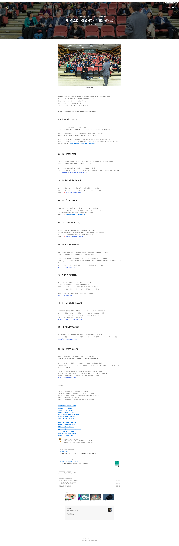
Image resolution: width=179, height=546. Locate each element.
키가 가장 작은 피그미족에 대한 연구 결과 (68, 431)
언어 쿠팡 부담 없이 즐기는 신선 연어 (69, 462)
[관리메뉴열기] (177, 2)
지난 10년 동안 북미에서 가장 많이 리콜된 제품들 (67, 480)
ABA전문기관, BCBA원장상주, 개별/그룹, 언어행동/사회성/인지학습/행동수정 (78, 453)
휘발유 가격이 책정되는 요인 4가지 (66, 412)
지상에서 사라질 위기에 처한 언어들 (66, 425)
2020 (67, 214)
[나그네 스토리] (13, 7)
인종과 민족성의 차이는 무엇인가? (66, 427)
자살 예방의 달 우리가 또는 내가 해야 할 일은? (67, 482)
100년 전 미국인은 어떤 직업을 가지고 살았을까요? (82, 144)
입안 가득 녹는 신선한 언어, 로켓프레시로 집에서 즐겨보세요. (74, 464)
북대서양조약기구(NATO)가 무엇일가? (67, 406)
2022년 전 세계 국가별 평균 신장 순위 (67, 433)
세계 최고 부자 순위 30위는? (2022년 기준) (68, 418)
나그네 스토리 (71, 508)
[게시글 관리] (64, 473)
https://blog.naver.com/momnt (67, 449)
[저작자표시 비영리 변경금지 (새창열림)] (74, 472)
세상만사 (60, 478)
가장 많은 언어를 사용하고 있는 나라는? (67, 423)
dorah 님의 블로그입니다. (72, 510)
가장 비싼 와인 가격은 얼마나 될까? (66, 416)
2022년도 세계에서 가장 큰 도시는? (66, 408)
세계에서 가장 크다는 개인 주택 (65, 435)
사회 (64, 478)
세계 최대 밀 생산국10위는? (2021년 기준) (68, 414)
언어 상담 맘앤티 (64, 452)
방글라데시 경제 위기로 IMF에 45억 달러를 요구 (69, 429)
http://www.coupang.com (65, 459)
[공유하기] (63, 473)
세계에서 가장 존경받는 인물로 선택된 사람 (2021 (70, 319)
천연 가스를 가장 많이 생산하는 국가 (66, 410)
